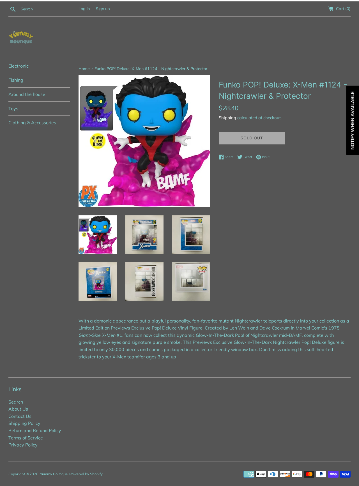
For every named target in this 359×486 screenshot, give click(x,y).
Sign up (103, 8)
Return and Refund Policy (34, 430)
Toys (13, 108)
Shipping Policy (24, 423)
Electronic (18, 66)
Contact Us (19, 416)
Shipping (227, 117)
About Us (18, 409)
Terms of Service (25, 438)
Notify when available (352, 120)
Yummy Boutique (54, 474)
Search (15, 402)
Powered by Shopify (86, 474)
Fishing (15, 80)
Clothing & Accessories (32, 122)
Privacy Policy (23, 445)
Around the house (26, 94)
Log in (84, 8)
